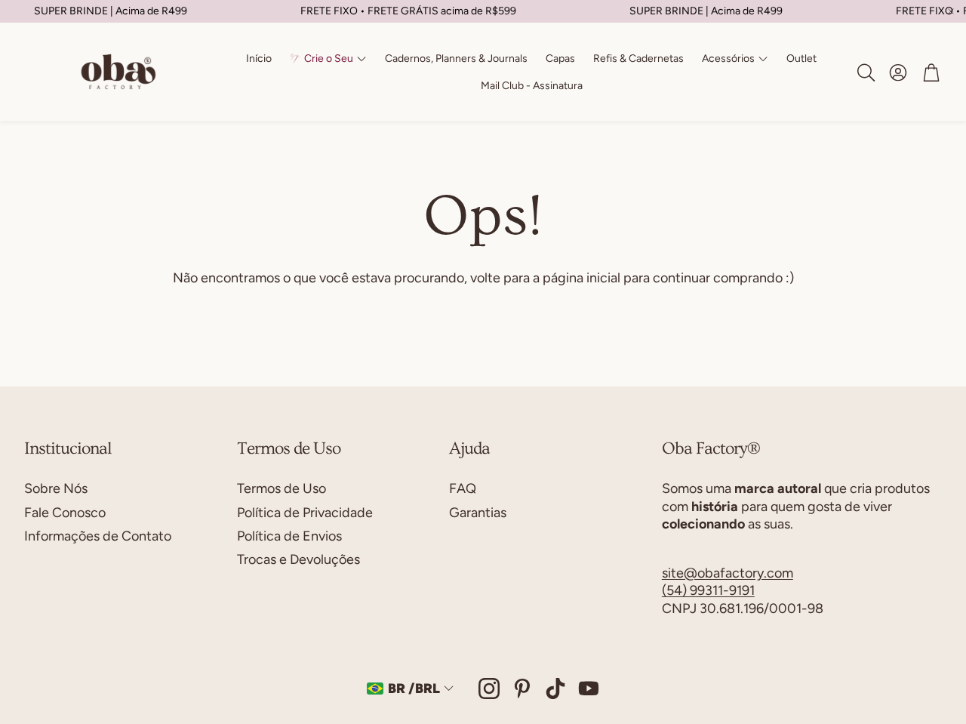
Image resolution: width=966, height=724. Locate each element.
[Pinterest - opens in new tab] (522, 688)
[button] (864, 72)
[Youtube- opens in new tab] (588, 688)
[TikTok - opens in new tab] (555, 688)
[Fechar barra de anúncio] (951, 11)
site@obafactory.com (727, 573)
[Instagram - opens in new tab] (489, 688)
